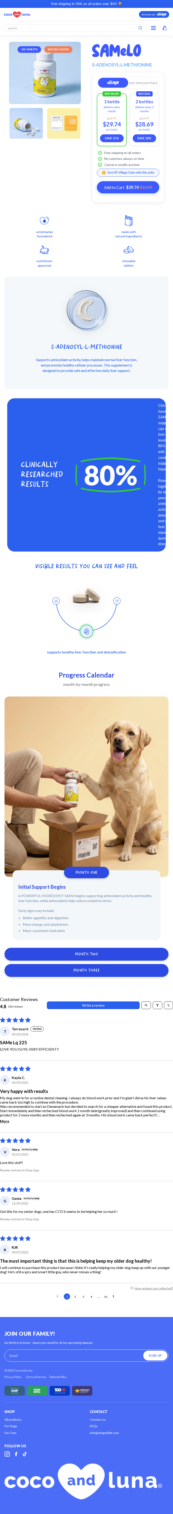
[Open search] (146, 1005)
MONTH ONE (86, 872)
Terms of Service (35, 1377)
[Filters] (157, 1005)
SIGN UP (155, 1355)
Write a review (93, 1005)
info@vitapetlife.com (104, 1433)
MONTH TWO (86, 954)
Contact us (98, 1419)
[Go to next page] (114, 1296)
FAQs (94, 1426)
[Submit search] (140, 28)
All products (13, 1419)
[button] (113, 83)
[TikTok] (24, 1454)
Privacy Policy (13, 1377)
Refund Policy (58, 1377)
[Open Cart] (164, 27)
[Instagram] (7, 1454)
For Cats (10, 1433)
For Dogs (11, 1426)
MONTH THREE (86, 970)
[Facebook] (16, 1454)
